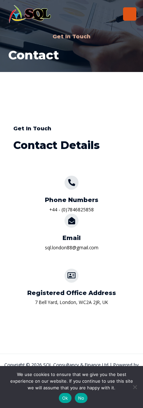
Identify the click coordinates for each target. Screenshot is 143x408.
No (81, 398)
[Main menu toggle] (130, 14)
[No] (134, 387)
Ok (65, 398)
